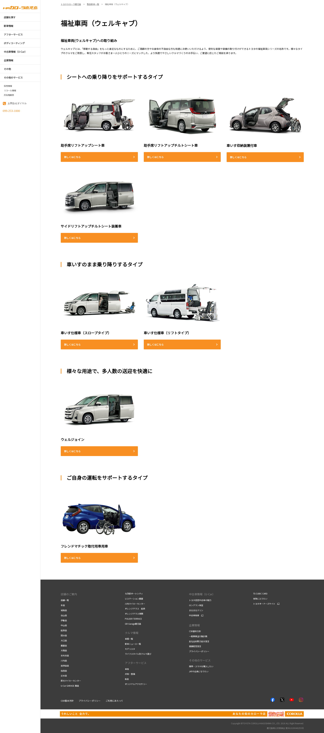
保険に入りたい (260, 598)
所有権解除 (9, 95)
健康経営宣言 (195, 646)
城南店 (64, 610)
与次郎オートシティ (134, 593)
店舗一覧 (65, 600)
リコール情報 (10, 90)
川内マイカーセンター (135, 603)
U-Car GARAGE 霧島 (70, 685)
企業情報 (194, 625)
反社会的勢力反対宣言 (199, 641)
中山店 (64, 625)
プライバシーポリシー (199, 651)
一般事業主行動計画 (198, 636)
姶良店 (64, 630)
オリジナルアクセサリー (136, 684)
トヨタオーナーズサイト (264, 603)
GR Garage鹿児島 (133, 623)
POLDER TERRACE (133, 618)
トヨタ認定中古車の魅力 (200, 600)
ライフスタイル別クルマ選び (138, 653)
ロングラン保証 (196, 605)
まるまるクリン (196, 610)
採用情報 (8, 86)
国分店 (64, 635)
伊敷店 (64, 620)
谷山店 (64, 615)
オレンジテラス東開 (134, 613)
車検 (127, 669)
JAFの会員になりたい (198, 671)
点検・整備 (130, 673)
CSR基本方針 (195, 631)
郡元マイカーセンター (71, 680)
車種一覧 (129, 638)
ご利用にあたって (114, 700)
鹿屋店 (64, 645)
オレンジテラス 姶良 (135, 608)
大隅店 (64, 650)
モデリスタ (130, 648)
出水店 (64, 675)
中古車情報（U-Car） (202, 594)
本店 (63, 605)
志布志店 (65, 655)
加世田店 (65, 665)
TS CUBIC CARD (260, 593)
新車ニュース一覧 (133, 643)
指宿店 (64, 670)
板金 (127, 678)
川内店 (64, 660)
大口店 (64, 640)
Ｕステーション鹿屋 (134, 598)
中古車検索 (194, 615)
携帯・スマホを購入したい (201, 666)
